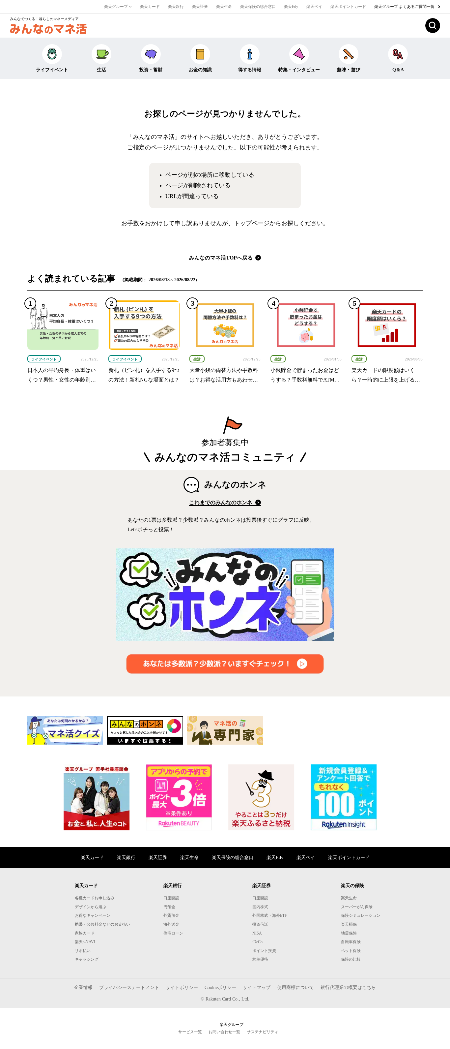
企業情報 (83, 987)
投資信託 (260, 924)
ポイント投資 (264, 950)
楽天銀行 (176, 6)
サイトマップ (256, 987)
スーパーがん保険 (357, 907)
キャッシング (86, 959)
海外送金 (171, 924)
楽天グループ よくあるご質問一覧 (405, 6)
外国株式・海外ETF (269, 915)
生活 (101, 69)
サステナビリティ (262, 1032)
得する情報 (249, 69)
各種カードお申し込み (94, 898)
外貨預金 (171, 915)
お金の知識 (200, 69)
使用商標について (295, 987)
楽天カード (150, 6)
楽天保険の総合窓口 (258, 6)
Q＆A (398, 69)
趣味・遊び (348, 69)
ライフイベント (52, 69)
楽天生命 (224, 6)
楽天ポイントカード (348, 6)
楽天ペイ (314, 6)
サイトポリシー (182, 987)
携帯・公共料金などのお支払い (102, 924)
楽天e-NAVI (85, 942)
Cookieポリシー (220, 987)
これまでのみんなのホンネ (221, 502)
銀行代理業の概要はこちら (348, 987)
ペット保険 (351, 950)
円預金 (169, 907)
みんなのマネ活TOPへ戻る (221, 258)
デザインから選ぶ (90, 907)
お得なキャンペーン (92, 915)
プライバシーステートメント (129, 987)
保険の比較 (351, 959)
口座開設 (171, 898)
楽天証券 (200, 6)
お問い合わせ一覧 (224, 1032)
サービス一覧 (190, 1032)
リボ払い (83, 950)
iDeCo (257, 942)
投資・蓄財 (150, 69)
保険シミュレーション (360, 915)
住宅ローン (173, 933)
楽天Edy (291, 6)
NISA (257, 933)
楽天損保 (349, 924)
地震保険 (349, 933)
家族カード (85, 933)
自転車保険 (351, 942)
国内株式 (260, 907)
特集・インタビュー (299, 69)
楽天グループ (116, 6)
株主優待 (260, 959)
